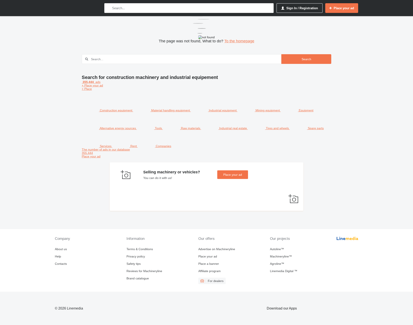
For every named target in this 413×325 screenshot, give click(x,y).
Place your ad (232, 174)
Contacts (61, 263)
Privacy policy (135, 256)
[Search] (108, 8)
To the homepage (239, 41)
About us (61, 249)
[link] (206, 153)
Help (58, 256)
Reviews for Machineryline (144, 271)
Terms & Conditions (139, 249)
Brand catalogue (137, 278)
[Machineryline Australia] (77, 8)
